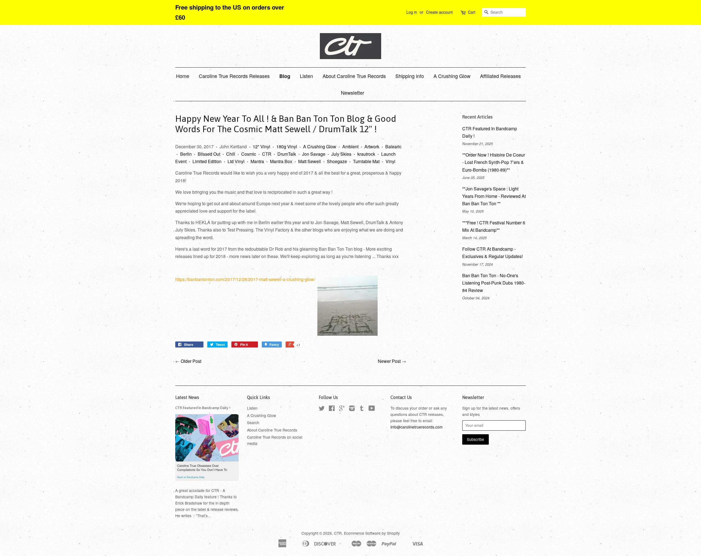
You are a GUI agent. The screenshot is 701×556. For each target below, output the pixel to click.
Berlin (186, 154)
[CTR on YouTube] (372, 409)
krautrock (366, 154)
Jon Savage (313, 154)
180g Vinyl (286, 146)
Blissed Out (209, 154)
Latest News (187, 397)
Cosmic (248, 154)
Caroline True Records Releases (234, 75)
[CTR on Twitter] (322, 409)
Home (182, 75)
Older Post (191, 361)
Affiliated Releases (500, 75)
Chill (230, 154)
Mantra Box (281, 161)
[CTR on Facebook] (332, 409)
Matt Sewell (309, 161)
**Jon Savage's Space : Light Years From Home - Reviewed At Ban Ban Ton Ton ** (494, 196)
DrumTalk (286, 154)
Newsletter (352, 92)
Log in (411, 12)
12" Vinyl (261, 146)
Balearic (393, 146)
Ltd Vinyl (236, 161)
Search (253, 422)
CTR (266, 154)
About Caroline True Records (354, 75)
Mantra (257, 161)
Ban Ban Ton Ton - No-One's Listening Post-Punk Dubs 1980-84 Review (493, 282)
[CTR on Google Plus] (342, 409)
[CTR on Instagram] (352, 409)
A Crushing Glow (451, 75)
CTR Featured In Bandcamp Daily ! (202, 408)
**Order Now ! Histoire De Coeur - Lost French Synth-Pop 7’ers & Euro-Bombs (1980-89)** (493, 162)
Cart (471, 12)
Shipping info (409, 75)
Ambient (350, 146)
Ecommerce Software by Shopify (372, 533)
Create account (439, 12)
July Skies (341, 154)
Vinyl (390, 161)
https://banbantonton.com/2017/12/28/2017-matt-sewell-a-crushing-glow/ (245, 279)
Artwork (371, 146)
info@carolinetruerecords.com (416, 427)
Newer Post (389, 361)
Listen (306, 75)
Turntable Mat (366, 161)
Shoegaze (337, 161)
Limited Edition (207, 161)
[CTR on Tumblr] (362, 409)
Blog (284, 76)
